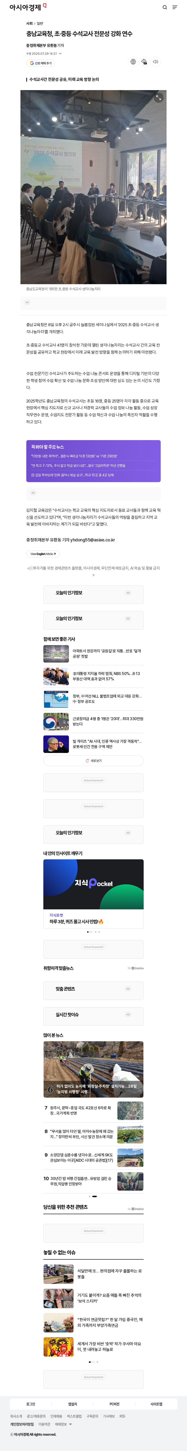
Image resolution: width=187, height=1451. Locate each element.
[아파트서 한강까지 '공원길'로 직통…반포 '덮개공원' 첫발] (56, 661)
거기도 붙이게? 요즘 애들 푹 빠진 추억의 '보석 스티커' (109, 1298)
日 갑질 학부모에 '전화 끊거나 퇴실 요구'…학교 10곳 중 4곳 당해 (72, 475)
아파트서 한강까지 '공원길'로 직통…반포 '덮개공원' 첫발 (107, 654)
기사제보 (109, 1416)
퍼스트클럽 (74, 1416)
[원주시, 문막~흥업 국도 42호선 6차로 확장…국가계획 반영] (130, 1119)
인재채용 (56, 1416)
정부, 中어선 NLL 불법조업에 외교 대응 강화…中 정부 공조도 (107, 699)
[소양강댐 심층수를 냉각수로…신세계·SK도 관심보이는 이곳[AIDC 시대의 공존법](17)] (130, 1166)
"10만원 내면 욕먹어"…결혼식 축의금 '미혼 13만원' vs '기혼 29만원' (74, 456)
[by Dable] (136, 1209)
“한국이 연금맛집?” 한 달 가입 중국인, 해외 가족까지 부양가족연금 (110, 1322)
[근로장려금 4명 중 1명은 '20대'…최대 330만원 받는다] (56, 729)
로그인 (30, 1403)
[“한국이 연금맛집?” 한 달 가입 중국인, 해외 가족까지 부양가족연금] (59, 1331)
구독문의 (92, 1416)
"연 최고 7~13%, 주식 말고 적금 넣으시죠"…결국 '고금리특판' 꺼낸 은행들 (78, 466)
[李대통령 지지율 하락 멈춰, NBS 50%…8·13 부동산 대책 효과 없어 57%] (56, 684)
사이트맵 (156, 1403)
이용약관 (44, 1424)
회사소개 (16, 1416)
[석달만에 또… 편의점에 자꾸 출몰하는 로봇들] (59, 1283)
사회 (29, 24)
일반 (40, 24)
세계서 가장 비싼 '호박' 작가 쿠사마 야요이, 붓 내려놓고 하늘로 (109, 1346)
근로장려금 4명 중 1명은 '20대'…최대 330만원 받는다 (108, 721)
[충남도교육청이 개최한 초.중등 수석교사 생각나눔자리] (93, 187)
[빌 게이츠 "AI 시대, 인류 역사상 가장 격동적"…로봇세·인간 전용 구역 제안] (56, 752)
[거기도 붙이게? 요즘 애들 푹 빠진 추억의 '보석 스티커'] (59, 1307)
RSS (122, 1416)
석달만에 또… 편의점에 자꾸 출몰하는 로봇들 (109, 1274)
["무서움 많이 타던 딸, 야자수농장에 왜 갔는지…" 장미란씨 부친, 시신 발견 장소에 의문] (130, 1142)
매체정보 (61, 1424)
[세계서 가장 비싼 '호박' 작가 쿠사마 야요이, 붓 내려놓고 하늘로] (59, 1355)
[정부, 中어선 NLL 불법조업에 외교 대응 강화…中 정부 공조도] (56, 706)
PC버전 (114, 1403)
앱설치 (72, 1403)
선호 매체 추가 (43, 63)
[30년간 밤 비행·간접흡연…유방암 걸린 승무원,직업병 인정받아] (130, 1189)
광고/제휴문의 (36, 1416)
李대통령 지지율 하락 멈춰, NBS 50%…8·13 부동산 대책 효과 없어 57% (106, 676)
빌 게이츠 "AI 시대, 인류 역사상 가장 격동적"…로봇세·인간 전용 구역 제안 (107, 744)
